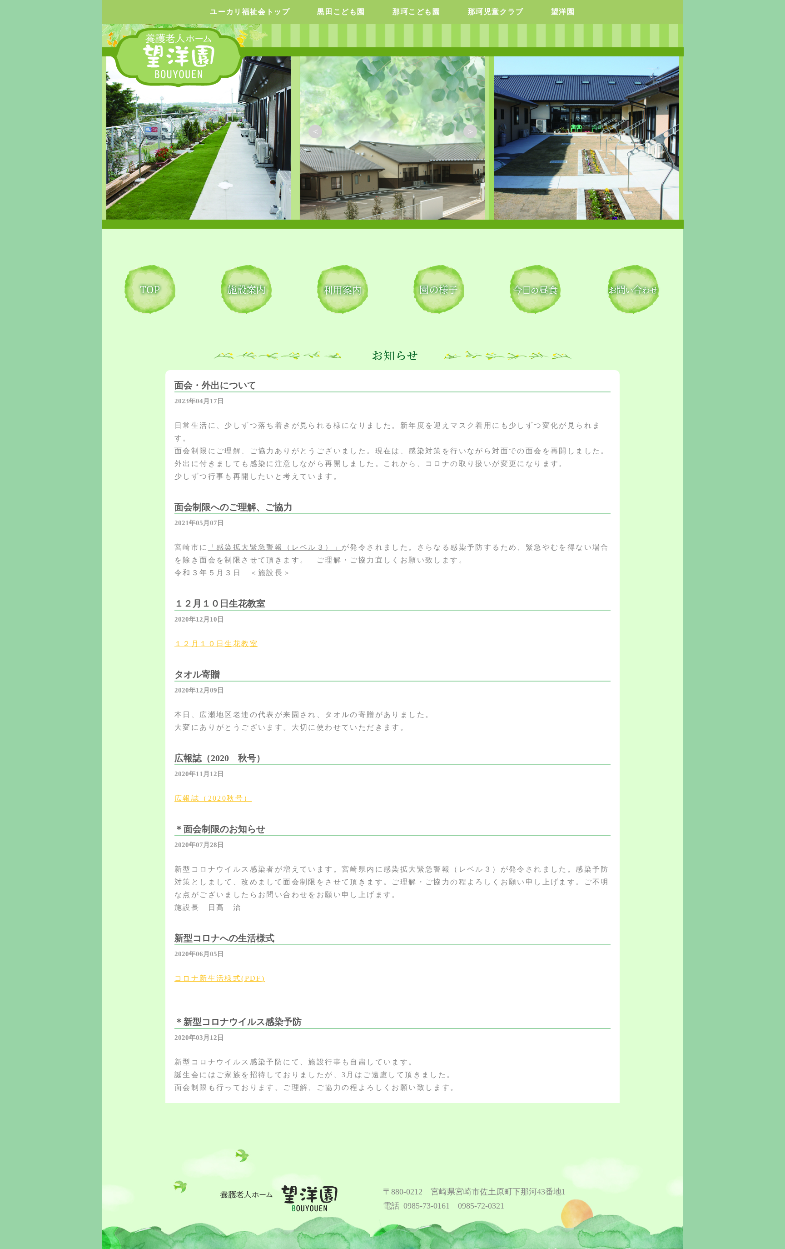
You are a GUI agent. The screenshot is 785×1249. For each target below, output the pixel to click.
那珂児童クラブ (496, 11)
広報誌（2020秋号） (213, 798)
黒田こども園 (341, 11)
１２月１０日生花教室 (216, 643)
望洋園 (563, 11)
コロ (182, 978)
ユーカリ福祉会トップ (250, 11)
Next (470, 131)
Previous (315, 131)
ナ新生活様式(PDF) (228, 978)
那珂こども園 (416, 11)
